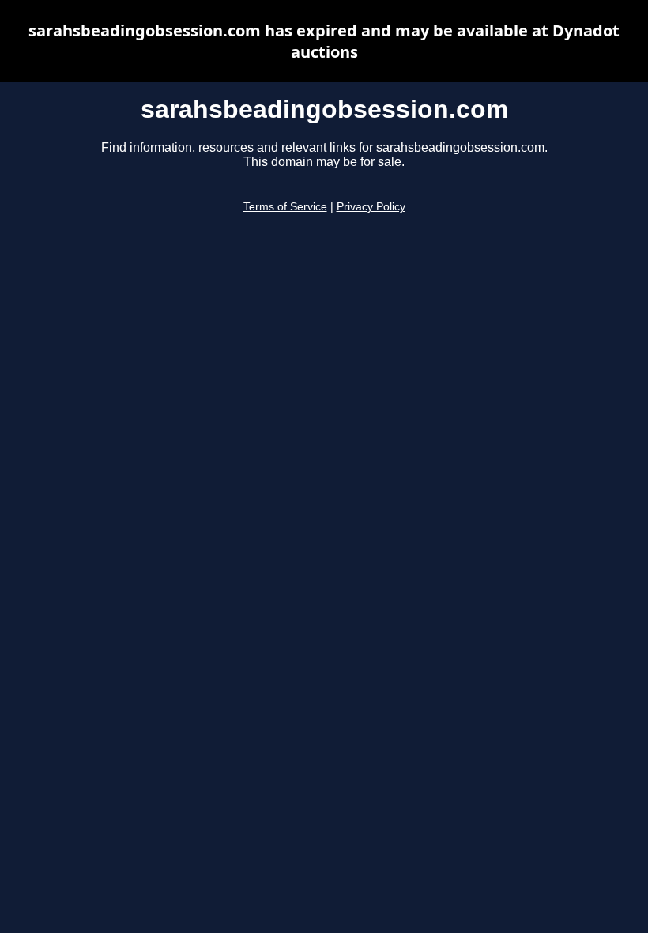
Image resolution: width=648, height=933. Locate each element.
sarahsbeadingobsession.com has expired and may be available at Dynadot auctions (324, 41)
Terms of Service (285, 207)
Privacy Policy (371, 207)
